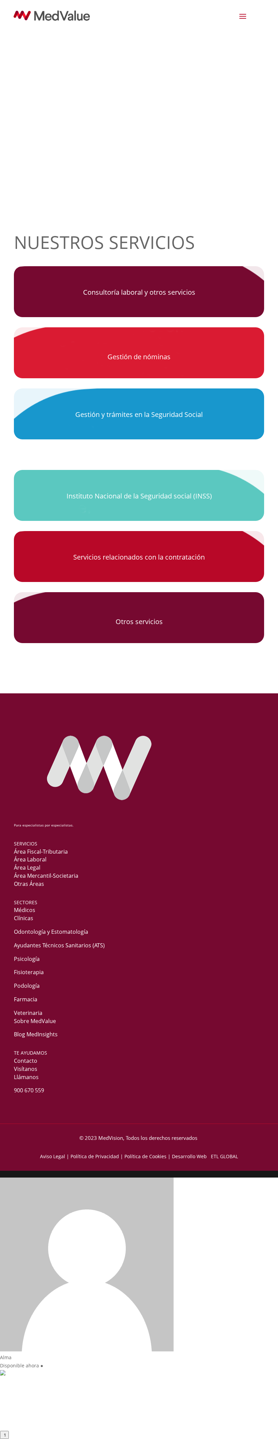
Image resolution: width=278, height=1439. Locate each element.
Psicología (27, 959)
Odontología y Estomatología (51, 931)
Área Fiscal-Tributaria (41, 851)
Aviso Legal (52, 1156)
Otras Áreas (29, 884)
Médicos (24, 910)
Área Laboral (30, 859)
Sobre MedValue (35, 1021)
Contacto (25, 1060)
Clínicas (23, 918)
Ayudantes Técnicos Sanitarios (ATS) (59, 945)
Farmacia (25, 999)
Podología (27, 985)
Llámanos (26, 1077)
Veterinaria (28, 1013)
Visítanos (25, 1069)
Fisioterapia (29, 972)
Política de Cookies (145, 1156)
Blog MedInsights (36, 1034)
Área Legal (27, 867)
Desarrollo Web (191, 1156)
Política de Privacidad (95, 1156)
